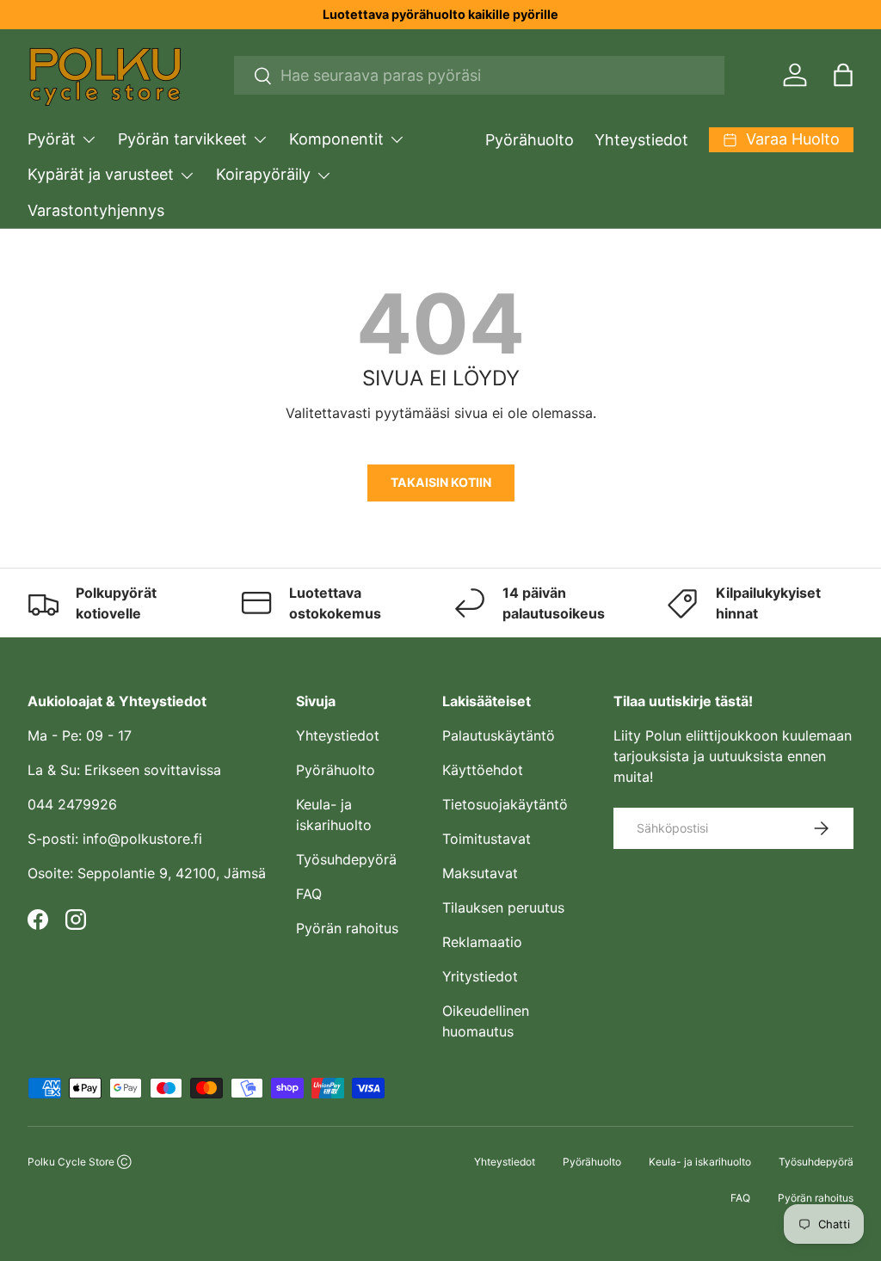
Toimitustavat (486, 838)
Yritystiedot (480, 976)
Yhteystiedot (641, 140)
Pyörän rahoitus (347, 928)
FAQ (309, 893)
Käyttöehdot (482, 769)
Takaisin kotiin (441, 482)
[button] (843, 75)
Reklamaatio (482, 941)
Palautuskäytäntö (498, 735)
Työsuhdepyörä (346, 859)
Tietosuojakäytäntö (505, 804)
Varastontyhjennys (96, 210)
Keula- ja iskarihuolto (700, 1161)
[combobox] (479, 75)
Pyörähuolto (529, 140)
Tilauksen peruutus (503, 907)
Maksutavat (480, 873)
